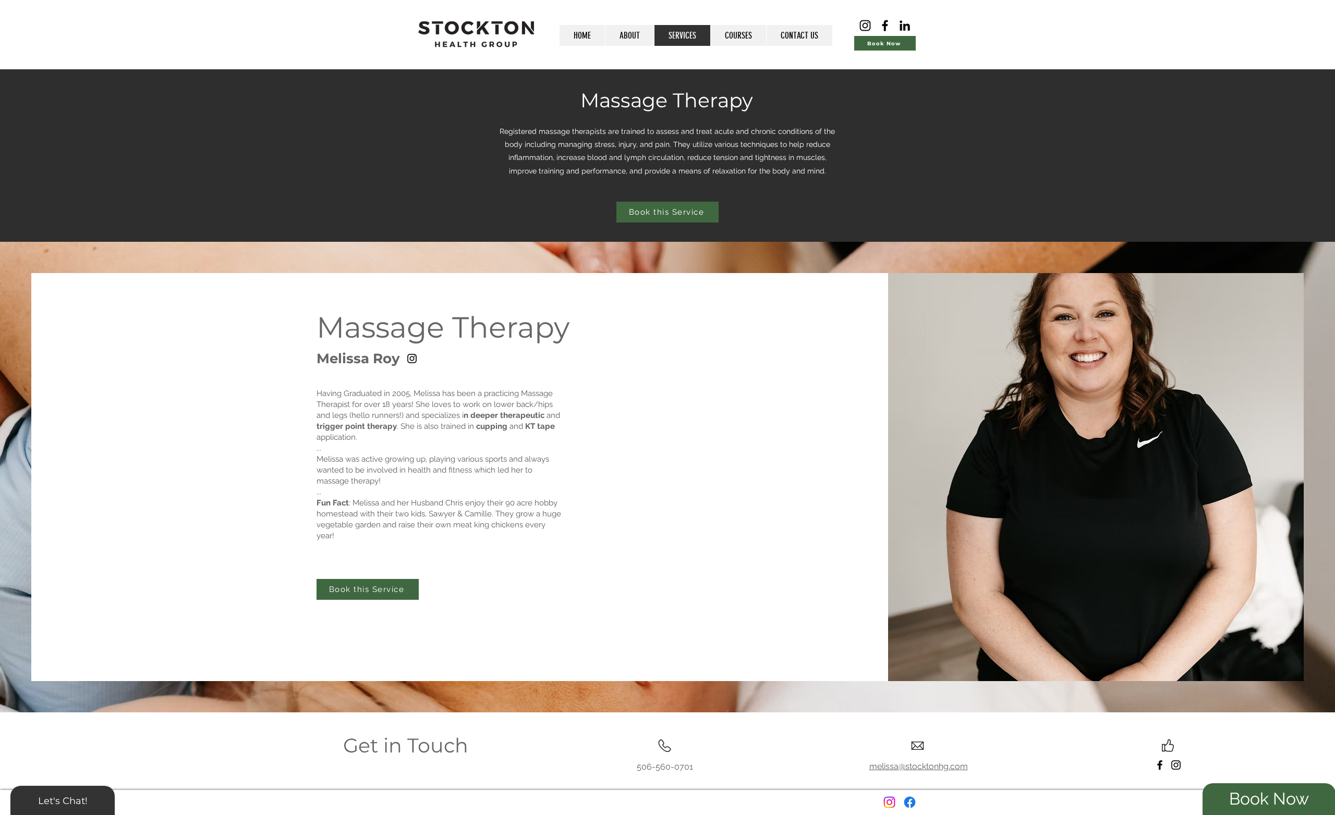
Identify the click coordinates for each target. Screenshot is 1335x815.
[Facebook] (885, 25)
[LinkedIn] (904, 25)
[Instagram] (865, 25)
